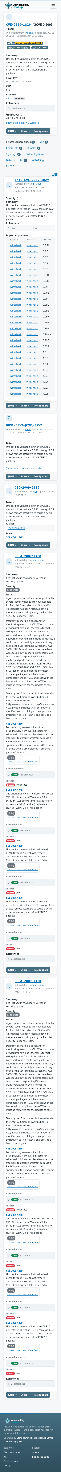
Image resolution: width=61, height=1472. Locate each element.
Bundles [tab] (33, 148)
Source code (42, 1456)
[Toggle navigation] (53, 6)
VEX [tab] (43, 142)
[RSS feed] (56, 174)
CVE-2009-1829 (19, 25)
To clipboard (41, 131)
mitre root (19, 98)
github (28, 429)
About (35, 1452)
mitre (9, 98)
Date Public (13, 114)
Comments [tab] (13, 148)
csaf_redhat (39, 560)
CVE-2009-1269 (14, 845)
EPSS (10, 47)
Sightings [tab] (12, 154)
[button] (30, 108)
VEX (34, 47)
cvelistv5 (29, 32)
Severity (11, 78)
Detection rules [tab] (16, 160)
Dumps (8, 1465)
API (5, 1456)
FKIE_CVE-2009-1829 (32, 180)
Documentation (12, 1452)
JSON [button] (11, 131)
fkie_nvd (37, 183)
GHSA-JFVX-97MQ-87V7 (24, 425)
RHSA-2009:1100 (28, 556)
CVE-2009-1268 (14, 790)
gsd (35, 491)
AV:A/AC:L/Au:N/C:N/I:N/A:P (22, 817)
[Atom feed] (53, 174)
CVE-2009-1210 (14, 723)
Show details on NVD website (22, 122)
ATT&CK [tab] (37, 160)
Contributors (11, 1461)
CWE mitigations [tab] (35, 154)
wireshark (15, 245)
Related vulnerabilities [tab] (20, 142)
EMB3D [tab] (10, 166)
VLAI (10, 43)
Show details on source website (23, 468)
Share (24, 131)
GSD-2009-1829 (27, 487)
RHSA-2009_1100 (28, 981)
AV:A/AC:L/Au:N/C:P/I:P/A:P (22, 762)
